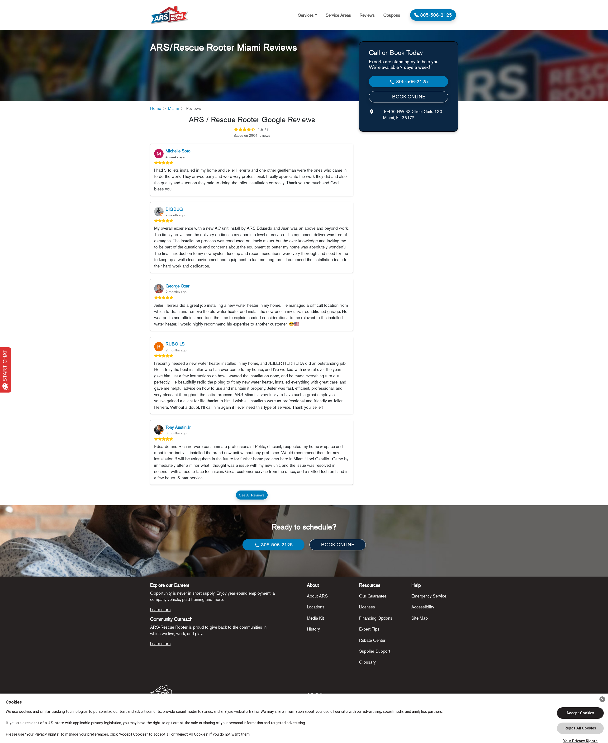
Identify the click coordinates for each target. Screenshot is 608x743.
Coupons (391, 15)
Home (155, 108)
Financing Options (375, 618)
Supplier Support (374, 651)
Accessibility (422, 606)
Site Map (419, 618)
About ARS (317, 595)
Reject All (580, 728)
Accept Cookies (580, 713)
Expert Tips (369, 628)
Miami (173, 108)
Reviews (367, 15)
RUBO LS (175, 343)
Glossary (367, 662)
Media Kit (315, 618)
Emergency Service (428, 595)
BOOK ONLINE (408, 97)
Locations (315, 606)
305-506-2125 (411, 81)
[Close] (602, 699)
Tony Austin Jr (178, 427)
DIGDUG (174, 209)
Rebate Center (372, 640)
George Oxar (178, 285)
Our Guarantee (372, 595)
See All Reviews (252, 495)
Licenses (367, 606)
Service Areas (338, 15)
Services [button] (306, 15)
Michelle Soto (178, 150)
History (313, 628)
